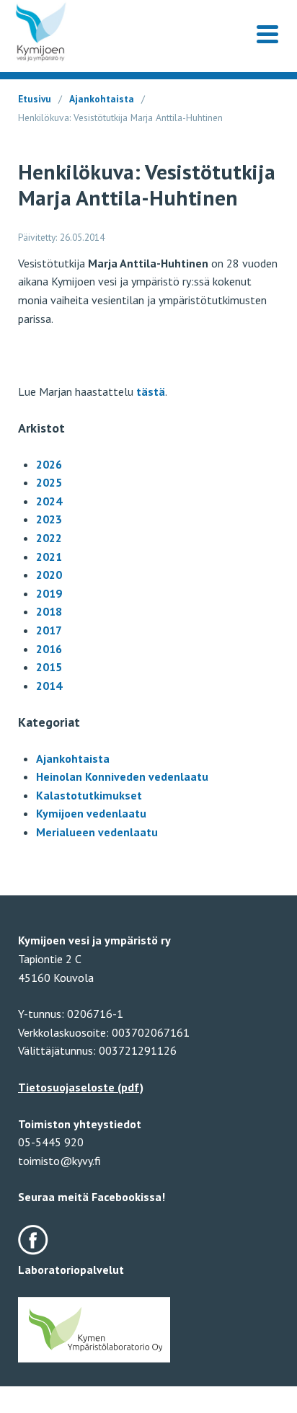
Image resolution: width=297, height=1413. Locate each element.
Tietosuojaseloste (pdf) (80, 1087)
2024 (49, 501)
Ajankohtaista (101, 98)
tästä (150, 391)
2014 (49, 685)
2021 (49, 556)
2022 (49, 538)
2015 (49, 667)
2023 (49, 519)
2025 (49, 482)
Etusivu (34, 98)
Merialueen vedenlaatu (97, 832)
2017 (49, 630)
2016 (49, 649)
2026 (49, 464)
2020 (49, 574)
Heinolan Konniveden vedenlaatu (122, 776)
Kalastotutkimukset (89, 795)
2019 (49, 593)
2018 (49, 611)
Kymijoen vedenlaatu (91, 813)
